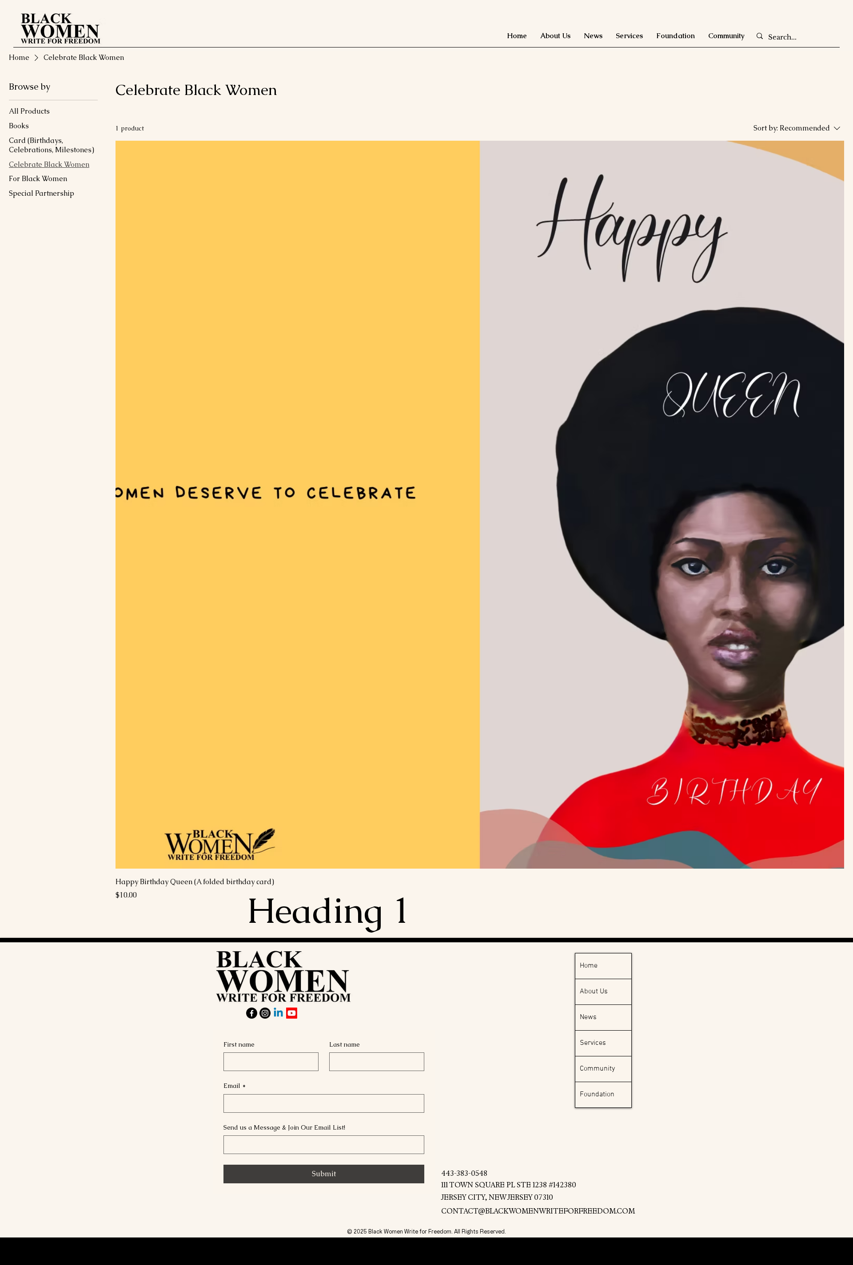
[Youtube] (291, 1013)
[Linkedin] (278, 1013)
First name (239, 1044)
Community (597, 1068)
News (588, 1017)
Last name (344, 1044)
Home (589, 965)
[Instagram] (265, 1013)
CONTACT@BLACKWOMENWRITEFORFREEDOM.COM (538, 1211)
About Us (594, 991)
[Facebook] (251, 1013)
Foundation (597, 1094)
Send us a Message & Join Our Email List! (284, 1127)
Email (234, 1086)
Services (593, 1043)
